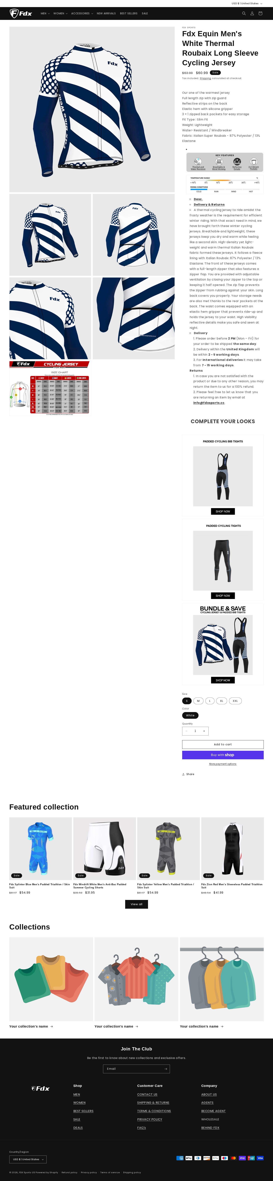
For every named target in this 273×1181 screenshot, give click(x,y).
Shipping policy (132, 1172)
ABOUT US (209, 1094)
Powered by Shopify (47, 1172)
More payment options (223, 763)
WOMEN (79, 1102)
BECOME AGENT (213, 1111)
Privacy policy (89, 1172)
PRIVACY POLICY (149, 1119)
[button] (45, 13)
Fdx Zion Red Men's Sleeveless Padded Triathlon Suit (232, 886)
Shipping (205, 78)
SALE (76, 1119)
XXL (235, 701)
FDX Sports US (27, 1172)
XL (221, 701)
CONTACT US (147, 1094)
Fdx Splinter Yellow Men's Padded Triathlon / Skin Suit (165, 886)
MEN (76, 1094)
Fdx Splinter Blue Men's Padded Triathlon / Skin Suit (39, 886)
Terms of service (110, 1172)
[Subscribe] (166, 1069)
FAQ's (141, 1128)
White (190, 715)
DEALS (78, 1128)
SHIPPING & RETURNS (153, 1102)
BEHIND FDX (210, 1128)
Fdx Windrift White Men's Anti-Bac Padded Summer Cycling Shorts (99, 886)
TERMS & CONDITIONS (154, 1111)
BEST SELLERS (83, 1111)
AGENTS (207, 1102)
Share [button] (190, 774)
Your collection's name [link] (29, 1026)
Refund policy (69, 1172)
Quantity (187, 723)
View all (136, 904)
